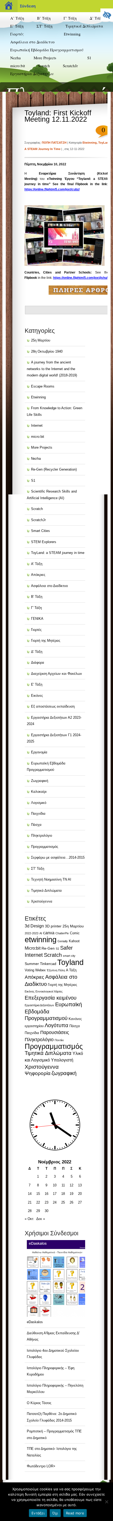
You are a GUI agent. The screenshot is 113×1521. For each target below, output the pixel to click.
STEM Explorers (75, 76)
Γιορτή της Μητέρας (45, 641)
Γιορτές (17, 34)
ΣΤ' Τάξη (37, 869)
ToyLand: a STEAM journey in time (57, 553)
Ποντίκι (59, 1040)
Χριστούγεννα (41, 901)
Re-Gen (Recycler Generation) (77, 62)
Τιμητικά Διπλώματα (84, 26)
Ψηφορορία (37, 1073)
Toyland (70, 962)
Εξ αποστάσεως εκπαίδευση (53, 706)
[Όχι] (106, 1501)
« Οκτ (29, 1219)
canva (48, 933)
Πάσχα (36, 825)
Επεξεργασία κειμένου (50, 998)
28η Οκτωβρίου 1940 (47, 351)
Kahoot (74, 941)
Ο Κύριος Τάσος (39, 1403)
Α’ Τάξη (17, 18)
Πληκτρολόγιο (41, 835)
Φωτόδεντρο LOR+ (41, 1466)
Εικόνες (37, 696)
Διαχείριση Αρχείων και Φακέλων (56, 674)
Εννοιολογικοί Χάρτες (49, 991)
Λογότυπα (56, 1025)
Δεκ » (40, 1219)
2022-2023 (31, 933)
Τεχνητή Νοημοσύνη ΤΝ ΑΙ (51, 879)
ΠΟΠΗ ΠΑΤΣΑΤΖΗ (54, 142)
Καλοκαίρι (39, 792)
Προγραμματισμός (44, 847)
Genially (63, 941)
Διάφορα (37, 662)
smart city (69, 955)
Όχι (55, 1513)
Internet (37, 425)
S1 (89, 57)
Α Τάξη (71, 970)
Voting (29, 970)
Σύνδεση (28, 6)
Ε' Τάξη (36, 684)
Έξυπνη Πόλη (56, 970)
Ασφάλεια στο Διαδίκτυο (32, 41)
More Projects (45, 57)
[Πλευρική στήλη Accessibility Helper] (106, 14)
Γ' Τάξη (36, 608)
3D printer (53, 926)
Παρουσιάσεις (54, 1032)
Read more (75, 1513)
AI (40, 933)
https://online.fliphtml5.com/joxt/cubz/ (52, 189)
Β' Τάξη (36, 597)
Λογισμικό (38, 803)
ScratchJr (70, 65)
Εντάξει (38, 1513)
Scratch (44, 65)
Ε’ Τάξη (17, 26)
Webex (40, 970)
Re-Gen (48, 948)
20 (80, 1194)
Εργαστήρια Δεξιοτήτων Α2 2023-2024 (29, 85)
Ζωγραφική (39, 781)
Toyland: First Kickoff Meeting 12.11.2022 (57, 116)
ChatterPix (62, 933)
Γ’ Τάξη (70, 18)
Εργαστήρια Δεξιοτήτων (32, 73)
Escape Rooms (42, 386)
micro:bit (17, 65)
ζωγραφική (64, 1073)
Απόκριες (38, 575)
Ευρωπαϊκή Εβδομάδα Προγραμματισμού (46, 49)
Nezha (15, 57)
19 (71, 1194)
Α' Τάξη (36, 564)
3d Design (34, 926)
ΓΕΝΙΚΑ (37, 619)
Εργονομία (39, 752)
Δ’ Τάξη (96, 18)
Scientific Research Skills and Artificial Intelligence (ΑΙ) (84, 90)
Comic (75, 933)
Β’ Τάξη (44, 18)
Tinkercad (48, 964)
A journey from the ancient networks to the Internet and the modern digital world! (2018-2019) (52, 368)
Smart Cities (40, 531)
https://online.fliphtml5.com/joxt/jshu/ (80, 278)
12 (71, 1185)
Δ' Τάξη (36, 652)
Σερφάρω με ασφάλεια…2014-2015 (58, 857)
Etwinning (72, 34)
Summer (32, 964)
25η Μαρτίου (40, 340)
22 (38, 1202)
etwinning (40, 939)
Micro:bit (32, 948)
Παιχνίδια (38, 814)
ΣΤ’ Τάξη (45, 26)
